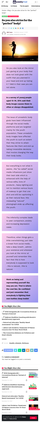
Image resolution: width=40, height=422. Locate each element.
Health (5, 16)
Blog (9, 10)
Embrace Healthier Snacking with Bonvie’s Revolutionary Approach (13, 387)
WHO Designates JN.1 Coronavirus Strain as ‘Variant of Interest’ (14, 375)
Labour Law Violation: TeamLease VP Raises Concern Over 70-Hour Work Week (14, 407)
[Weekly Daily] (20, 2)
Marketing (32, 388)
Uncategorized (13, 16)
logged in (14, 359)
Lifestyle (18, 343)
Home (4, 10)
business (32, 407)
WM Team (9, 32)
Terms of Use (13, 418)
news (31, 376)
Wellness (25, 343)
